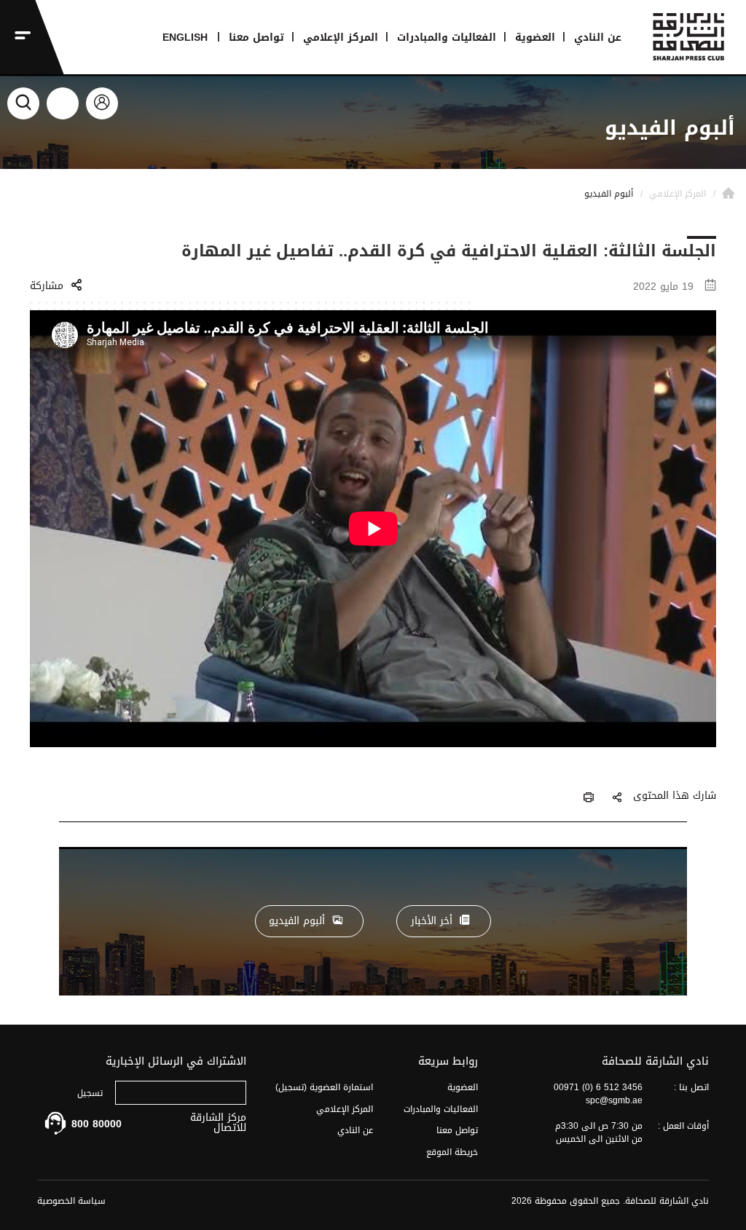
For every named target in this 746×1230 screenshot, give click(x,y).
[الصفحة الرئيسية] (728, 194)
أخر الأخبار (431, 921)
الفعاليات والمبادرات (446, 37)
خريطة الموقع (452, 1152)
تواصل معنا (256, 37)
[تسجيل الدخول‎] (102, 103)
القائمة (16, 37)
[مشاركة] (617, 798)
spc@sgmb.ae (614, 1100)
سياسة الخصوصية (71, 1201)
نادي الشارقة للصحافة (694, 42)
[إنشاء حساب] (63, 103)
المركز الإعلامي (340, 37)
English (185, 37)
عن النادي (597, 37)
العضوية (535, 37)
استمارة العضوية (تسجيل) (324, 1087)
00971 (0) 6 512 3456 (598, 1087)
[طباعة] (588, 798)
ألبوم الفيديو (297, 921)
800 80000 (96, 1124)
